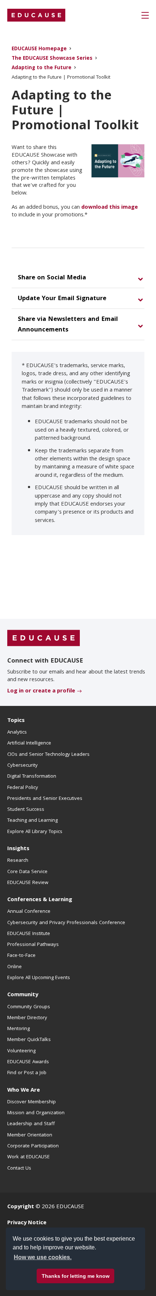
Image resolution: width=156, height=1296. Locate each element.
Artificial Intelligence (29, 743)
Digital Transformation (31, 777)
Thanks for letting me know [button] (76, 1276)
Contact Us (19, 1169)
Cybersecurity (22, 766)
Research (17, 861)
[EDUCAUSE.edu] (36, 15)
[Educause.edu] (43, 638)
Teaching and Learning (32, 821)
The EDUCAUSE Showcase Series (52, 59)
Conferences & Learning (39, 900)
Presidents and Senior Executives (44, 799)
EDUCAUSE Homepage (39, 49)
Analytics (17, 732)
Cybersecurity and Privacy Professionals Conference (66, 923)
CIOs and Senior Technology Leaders (48, 755)
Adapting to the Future (41, 68)
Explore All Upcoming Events (38, 978)
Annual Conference (28, 912)
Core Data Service (27, 872)
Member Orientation (29, 1135)
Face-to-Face (21, 956)
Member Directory (27, 1018)
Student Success (25, 810)
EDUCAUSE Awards (28, 1062)
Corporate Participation (33, 1146)
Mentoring (18, 1029)
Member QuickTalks (29, 1040)
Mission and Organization (36, 1113)
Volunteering (21, 1051)
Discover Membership (31, 1102)
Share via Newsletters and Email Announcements (68, 324)
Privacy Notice (26, 1223)
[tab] (78, 278)
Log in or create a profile (41, 691)
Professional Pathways (33, 945)
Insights (18, 849)
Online (14, 967)
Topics (16, 721)
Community (22, 995)
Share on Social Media (52, 278)
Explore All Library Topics (34, 832)
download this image (109, 207)
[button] (145, 15)
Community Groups (28, 1007)
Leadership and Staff (31, 1124)
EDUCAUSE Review (27, 883)
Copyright (20, 1207)
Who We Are (23, 1090)
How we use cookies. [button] (42, 1257)
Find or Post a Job (26, 1073)
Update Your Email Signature (62, 299)
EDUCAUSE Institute (28, 934)
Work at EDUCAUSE (28, 1157)
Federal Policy (22, 788)
